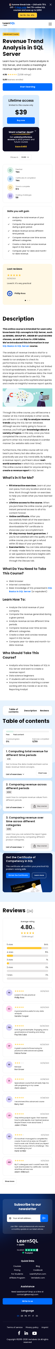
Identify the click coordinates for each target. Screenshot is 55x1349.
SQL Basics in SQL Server (16, 346)
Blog (38, 1266)
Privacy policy (32, 1327)
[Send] (44, 1218)
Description (30, 710)
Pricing (17, 1270)
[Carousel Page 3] (30, 300)
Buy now (21, 120)
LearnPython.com (38, 1274)
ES (37, 1316)
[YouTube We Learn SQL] (34, 1333)
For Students (17, 1274)
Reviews (44, 710)
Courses (17, 1266)
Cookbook (38, 1270)
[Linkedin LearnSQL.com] (26, 1333)
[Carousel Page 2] (27, 300)
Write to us (27, 1301)
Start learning (27, 86)
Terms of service (15, 1327)
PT (29, 1316)
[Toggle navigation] (50, 24)
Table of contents (13, 710)
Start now (42, 773)
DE (22, 1316)
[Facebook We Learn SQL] (19, 1333)
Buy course (42, 806)
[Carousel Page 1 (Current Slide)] (25, 300)
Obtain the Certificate (18, 875)
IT (33, 1316)
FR (26, 1316)
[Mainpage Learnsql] (9, 24)
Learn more (39, 875)
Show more (9, 1181)
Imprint (45, 1327)
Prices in (14, 157)
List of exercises (14, 774)
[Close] (50, 4)
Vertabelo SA (34, 1339)
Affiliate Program (17, 1277)
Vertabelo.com (38, 1277)
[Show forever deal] (35, 131)
